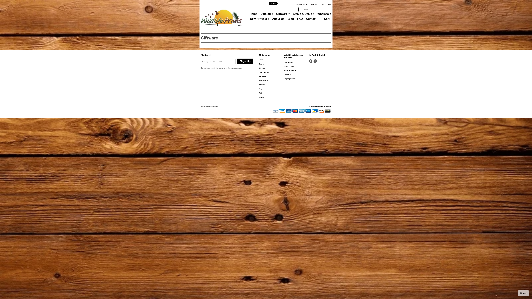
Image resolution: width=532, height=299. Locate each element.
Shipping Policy (289, 79)
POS (310, 107)
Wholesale (324, 14)
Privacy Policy (289, 66)
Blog (291, 19)
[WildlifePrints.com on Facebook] (315, 61)
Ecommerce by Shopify (323, 107)
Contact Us (287, 75)
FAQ (300, 19)
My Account (326, 5)
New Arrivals (259, 19)
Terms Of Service (290, 70)
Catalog (267, 14)
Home (253, 14)
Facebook (310, 61)
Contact (311, 19)
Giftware (283, 14)
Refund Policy (288, 62)
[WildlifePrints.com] (221, 18)
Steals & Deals (303, 14)
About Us (278, 19)
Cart (327, 18)
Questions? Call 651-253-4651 (306, 5)
